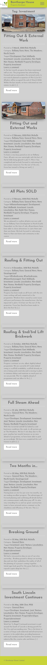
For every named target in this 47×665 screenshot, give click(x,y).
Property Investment (12, 65)
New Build (36, 59)
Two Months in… (23, 466)
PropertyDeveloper (30, 616)
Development (16, 56)
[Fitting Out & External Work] (23, 22)
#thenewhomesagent (19, 204)
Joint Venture (9, 421)
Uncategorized (10, 273)
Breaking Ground (23, 532)
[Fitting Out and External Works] (23, 110)
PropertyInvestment (12, 551)
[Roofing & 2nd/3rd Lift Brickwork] (23, 326)
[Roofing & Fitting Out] (23, 254)
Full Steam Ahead (23, 403)
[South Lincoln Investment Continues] (23, 586)
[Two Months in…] (23, 460)
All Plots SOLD (23, 192)
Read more (11, 90)
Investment (8, 59)
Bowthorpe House (22, 2)
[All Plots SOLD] (23, 185)
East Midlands (28, 56)
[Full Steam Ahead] (23, 396)
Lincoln (17, 59)
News (27, 51)
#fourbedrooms (30, 276)
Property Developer (32, 62)
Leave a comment (11, 67)
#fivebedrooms (16, 276)
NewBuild (19, 62)
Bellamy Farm (18, 51)
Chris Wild (28, 605)
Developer (14, 418)
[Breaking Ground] (23, 526)
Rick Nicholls (30, 48)
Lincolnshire (26, 59)
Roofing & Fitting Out (23, 261)
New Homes (9, 62)
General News (30, 138)
